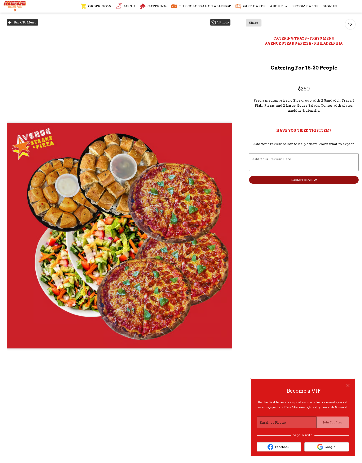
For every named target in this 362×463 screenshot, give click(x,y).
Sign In (330, 6)
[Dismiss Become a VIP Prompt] (348, 385)
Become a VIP (305, 6)
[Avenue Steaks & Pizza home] (22, 6)
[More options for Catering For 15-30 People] (350, 24)
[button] (279, 6)
